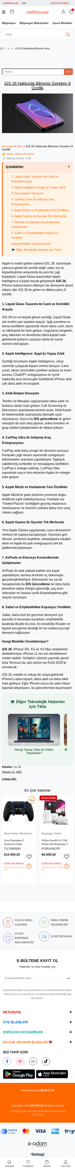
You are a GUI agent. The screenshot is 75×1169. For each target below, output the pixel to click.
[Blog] (8, 49)
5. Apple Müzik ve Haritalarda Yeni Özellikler (40, 210)
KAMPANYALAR (11, 3)
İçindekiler (15, 167)
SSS (24, 3)
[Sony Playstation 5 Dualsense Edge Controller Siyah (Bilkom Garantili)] (19, 812)
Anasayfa (8, 146)
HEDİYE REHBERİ (60, 3)
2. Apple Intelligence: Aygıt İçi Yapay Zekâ (38, 187)
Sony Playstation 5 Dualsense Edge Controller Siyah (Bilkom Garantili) (17, 842)
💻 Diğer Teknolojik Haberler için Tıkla (36, 249)
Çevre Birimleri (62, 23)
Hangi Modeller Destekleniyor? (31, 243)
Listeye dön (9, 778)
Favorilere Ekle (29, 856)
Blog (20, 146)
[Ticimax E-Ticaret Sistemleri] (37, 1155)
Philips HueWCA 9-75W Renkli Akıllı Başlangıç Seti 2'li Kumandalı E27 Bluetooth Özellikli (56, 842)
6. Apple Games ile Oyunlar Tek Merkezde (38, 216)
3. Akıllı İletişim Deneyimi (27, 193)
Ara (68, 71)
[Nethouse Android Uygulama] (19, 1074)
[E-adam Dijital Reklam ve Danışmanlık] (38, 1143)
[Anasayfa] (4, 49)
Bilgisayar (9, 23)
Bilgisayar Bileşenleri (34, 23)
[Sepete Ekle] (29, 866)
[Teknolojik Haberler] (12, 49)
